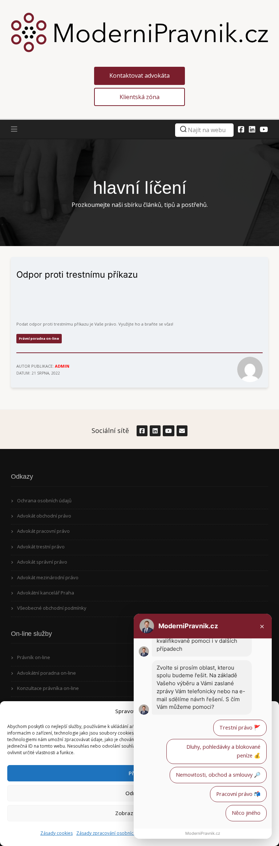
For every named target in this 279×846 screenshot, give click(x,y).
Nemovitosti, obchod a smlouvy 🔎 (218, 774)
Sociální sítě (110, 430)
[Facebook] (241, 129)
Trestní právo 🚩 (239, 727)
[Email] (181, 431)
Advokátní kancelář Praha (45, 592)
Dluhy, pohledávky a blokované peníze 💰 (223, 751)
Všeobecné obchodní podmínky (51, 608)
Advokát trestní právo (41, 546)
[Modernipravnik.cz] (139, 32)
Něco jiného (246, 812)
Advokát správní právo (42, 562)
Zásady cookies (56, 833)
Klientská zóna (139, 97)
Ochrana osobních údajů (44, 500)
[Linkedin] (252, 129)
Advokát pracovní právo (43, 531)
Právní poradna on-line (39, 338)
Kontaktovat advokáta (139, 75)
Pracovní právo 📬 (238, 793)
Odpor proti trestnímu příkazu (77, 274)
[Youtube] (264, 129)
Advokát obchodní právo (44, 515)
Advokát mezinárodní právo (47, 577)
